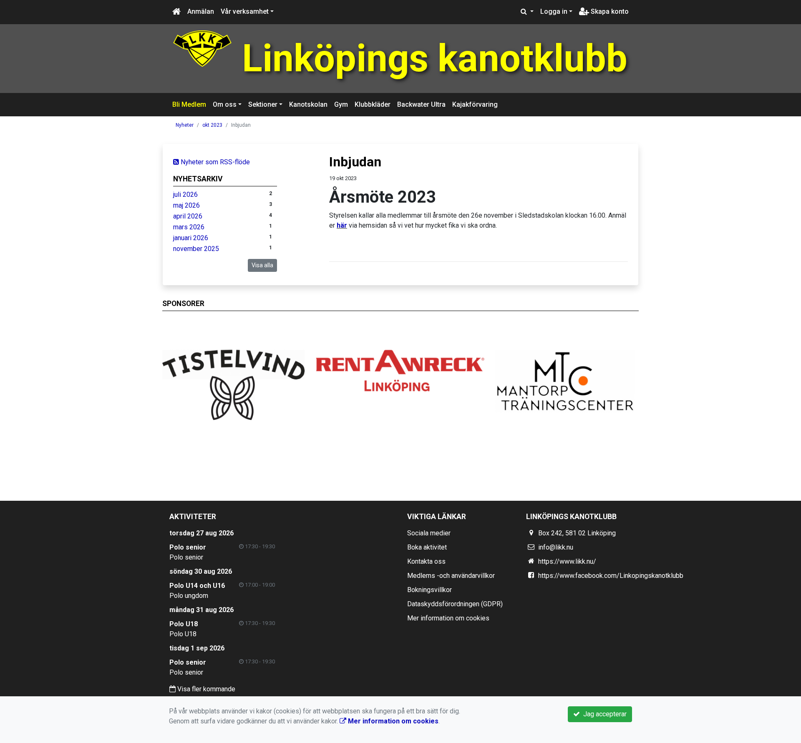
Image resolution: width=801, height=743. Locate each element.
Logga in (553, 11)
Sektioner (262, 104)
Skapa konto (609, 11)
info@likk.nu (555, 547)
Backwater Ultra (421, 104)
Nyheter (185, 125)
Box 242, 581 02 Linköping (577, 533)
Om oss (225, 104)
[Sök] (527, 11)
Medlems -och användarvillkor (451, 576)
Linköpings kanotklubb (434, 58)
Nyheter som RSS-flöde (214, 162)
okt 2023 (212, 125)
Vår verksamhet (245, 11)
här (342, 225)
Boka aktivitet (427, 547)
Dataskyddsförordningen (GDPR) (455, 604)
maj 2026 (186, 205)
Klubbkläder (372, 104)
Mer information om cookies (448, 618)
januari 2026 (190, 238)
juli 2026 (185, 194)
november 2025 (196, 249)
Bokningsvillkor (429, 590)
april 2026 (187, 216)
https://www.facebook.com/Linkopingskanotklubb (610, 576)
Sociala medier (429, 533)
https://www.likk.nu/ (567, 561)
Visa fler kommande (205, 689)
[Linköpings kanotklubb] (202, 48)
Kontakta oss (426, 561)
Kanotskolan (308, 104)
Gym (341, 104)
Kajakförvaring (475, 104)
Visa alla (262, 265)
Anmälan (200, 11)
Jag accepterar (603, 714)
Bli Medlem (189, 104)
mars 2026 (188, 227)
